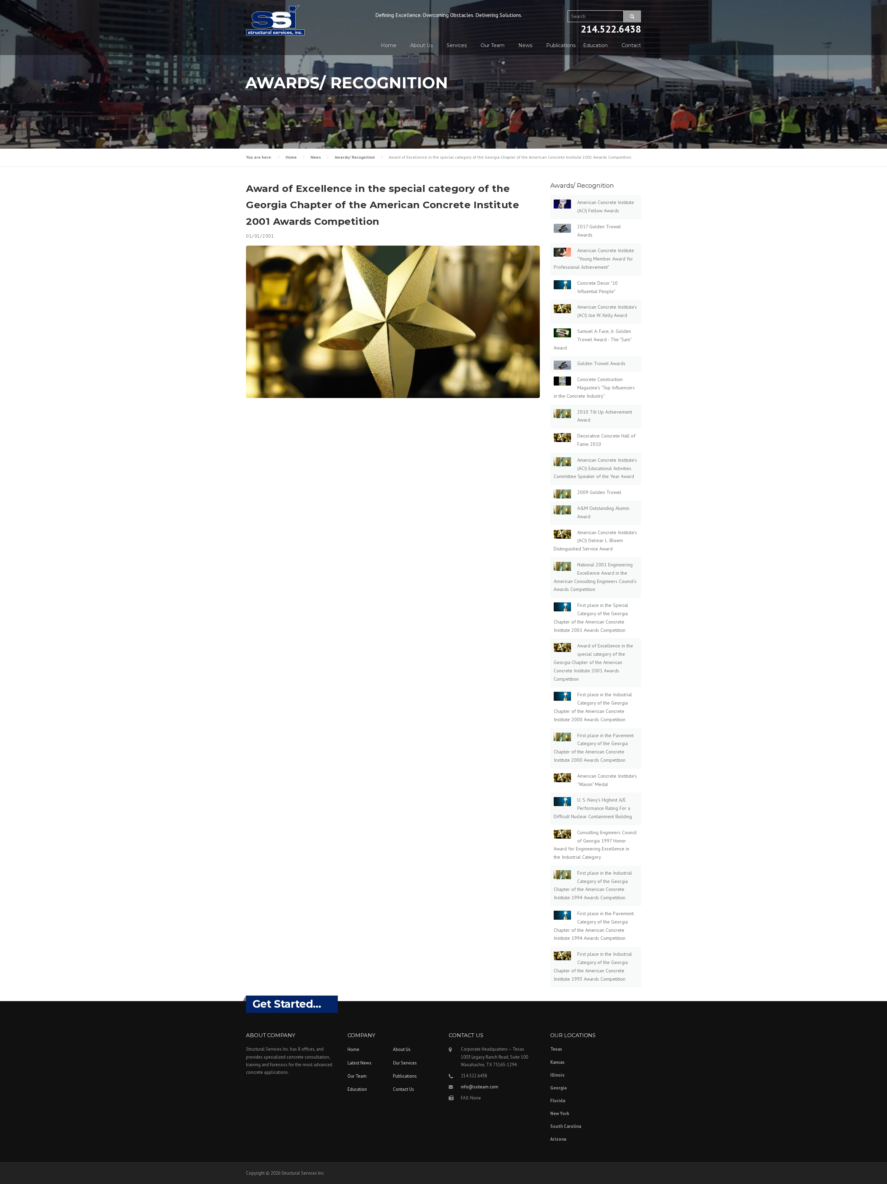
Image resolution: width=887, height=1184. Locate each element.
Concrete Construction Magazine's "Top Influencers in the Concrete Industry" (594, 387)
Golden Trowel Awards (601, 363)
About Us (421, 45)
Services (457, 45)
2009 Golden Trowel (599, 492)
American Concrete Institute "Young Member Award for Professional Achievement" (594, 258)
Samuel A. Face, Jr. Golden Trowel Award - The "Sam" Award (592, 339)
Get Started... (287, 1004)
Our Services (405, 1063)
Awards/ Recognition (355, 157)
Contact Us (403, 1089)
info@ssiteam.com (479, 1087)
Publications (561, 45)
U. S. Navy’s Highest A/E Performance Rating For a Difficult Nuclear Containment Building (593, 808)
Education (595, 45)
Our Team (492, 45)
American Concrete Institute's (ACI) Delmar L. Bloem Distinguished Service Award (595, 540)
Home (388, 45)
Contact (631, 45)
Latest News (359, 1063)
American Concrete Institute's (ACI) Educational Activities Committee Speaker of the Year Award (595, 468)
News (525, 45)
